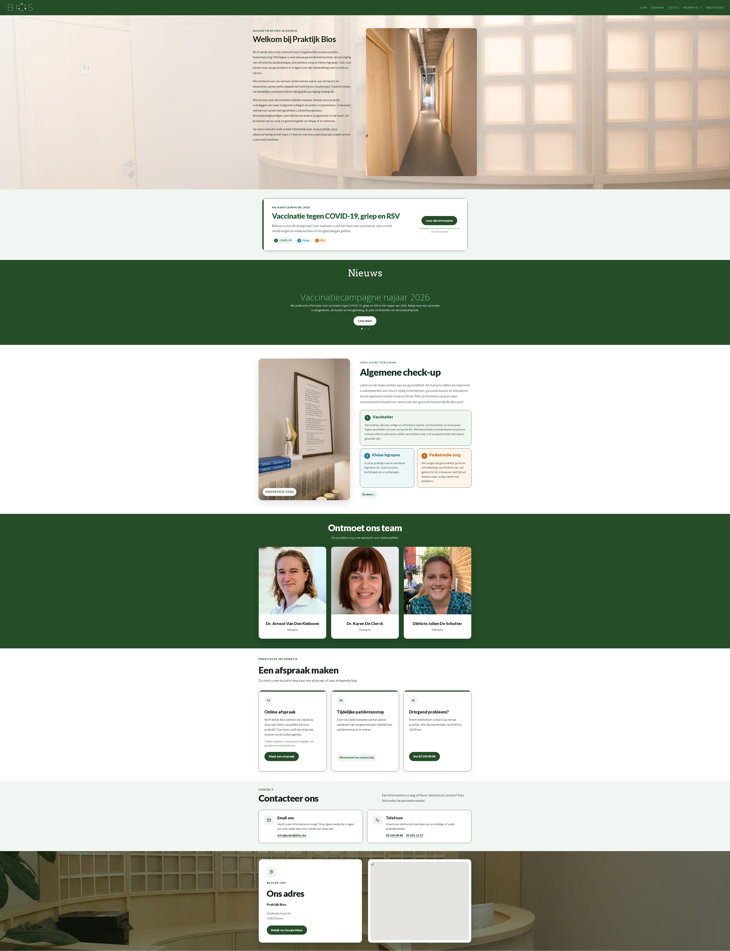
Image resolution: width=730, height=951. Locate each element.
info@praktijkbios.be (291, 835)
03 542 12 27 (414, 835)
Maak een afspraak (281, 756)
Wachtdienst (715, 7)
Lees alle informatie (439, 220)
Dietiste (673, 7)
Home (643, 7)
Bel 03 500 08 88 (424, 756)
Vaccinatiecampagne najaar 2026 (365, 297)
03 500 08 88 (394, 835)
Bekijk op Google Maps (287, 930)
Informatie (690, 7)
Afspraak (657, 7)
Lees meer (365, 320)
